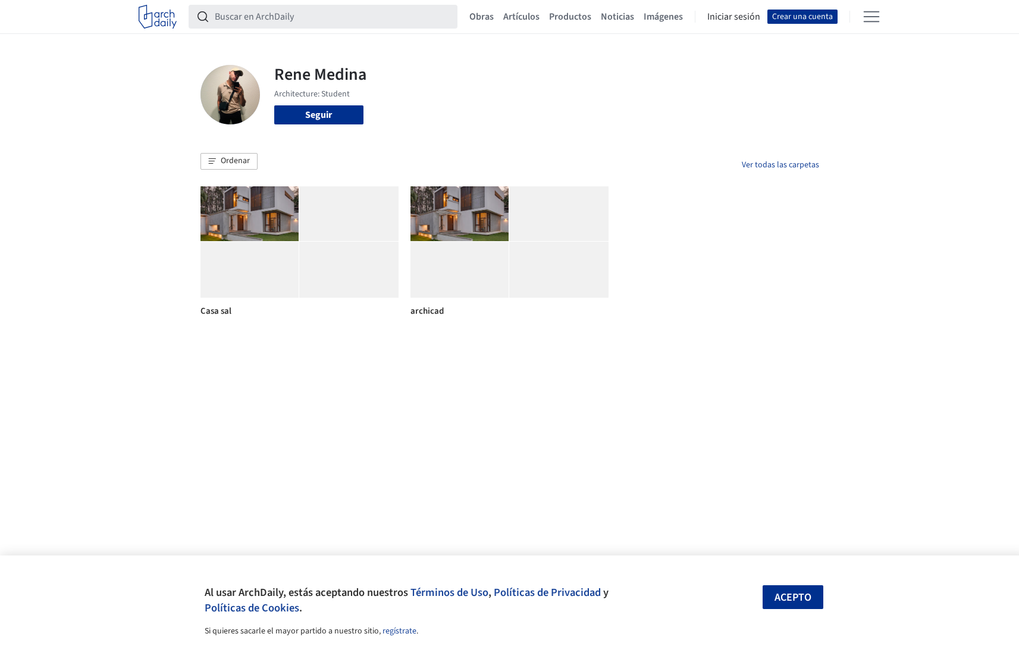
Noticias (617, 16)
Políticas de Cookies (252, 608)
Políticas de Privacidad (547, 592)
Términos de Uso (449, 592)
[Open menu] (871, 16)
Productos (570, 16)
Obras (481, 16)
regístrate (399, 631)
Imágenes (663, 16)
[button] (229, 161)
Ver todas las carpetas (780, 165)
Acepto (793, 597)
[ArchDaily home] (158, 17)
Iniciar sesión (733, 16)
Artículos (521, 16)
